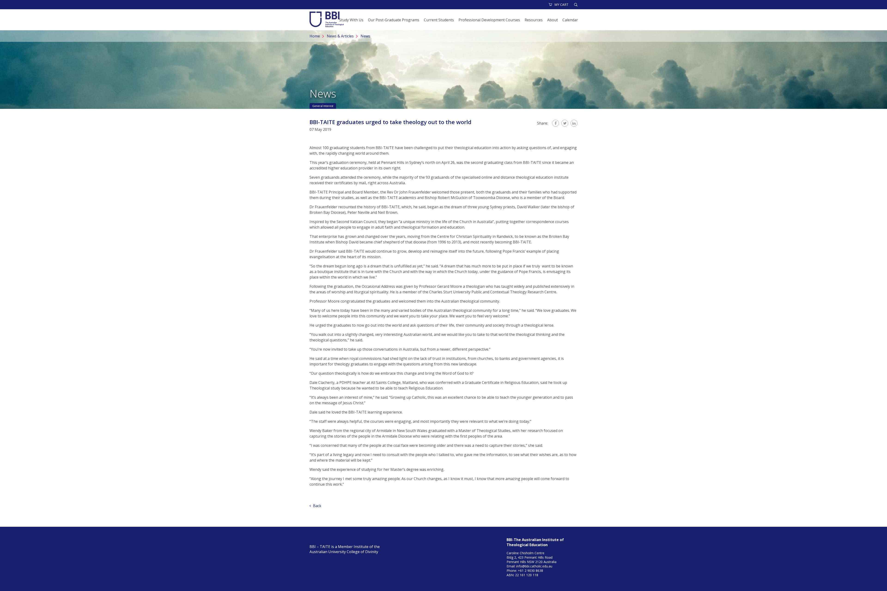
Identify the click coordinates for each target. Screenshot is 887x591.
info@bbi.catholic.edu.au (534, 566)
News (365, 36)
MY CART (561, 4)
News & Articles (340, 36)
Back (316, 505)
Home (315, 36)
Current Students (439, 19)
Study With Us (351, 19)
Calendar (570, 19)
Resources (534, 19)
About (552, 19)
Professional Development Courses (489, 19)
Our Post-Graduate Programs (393, 19)
